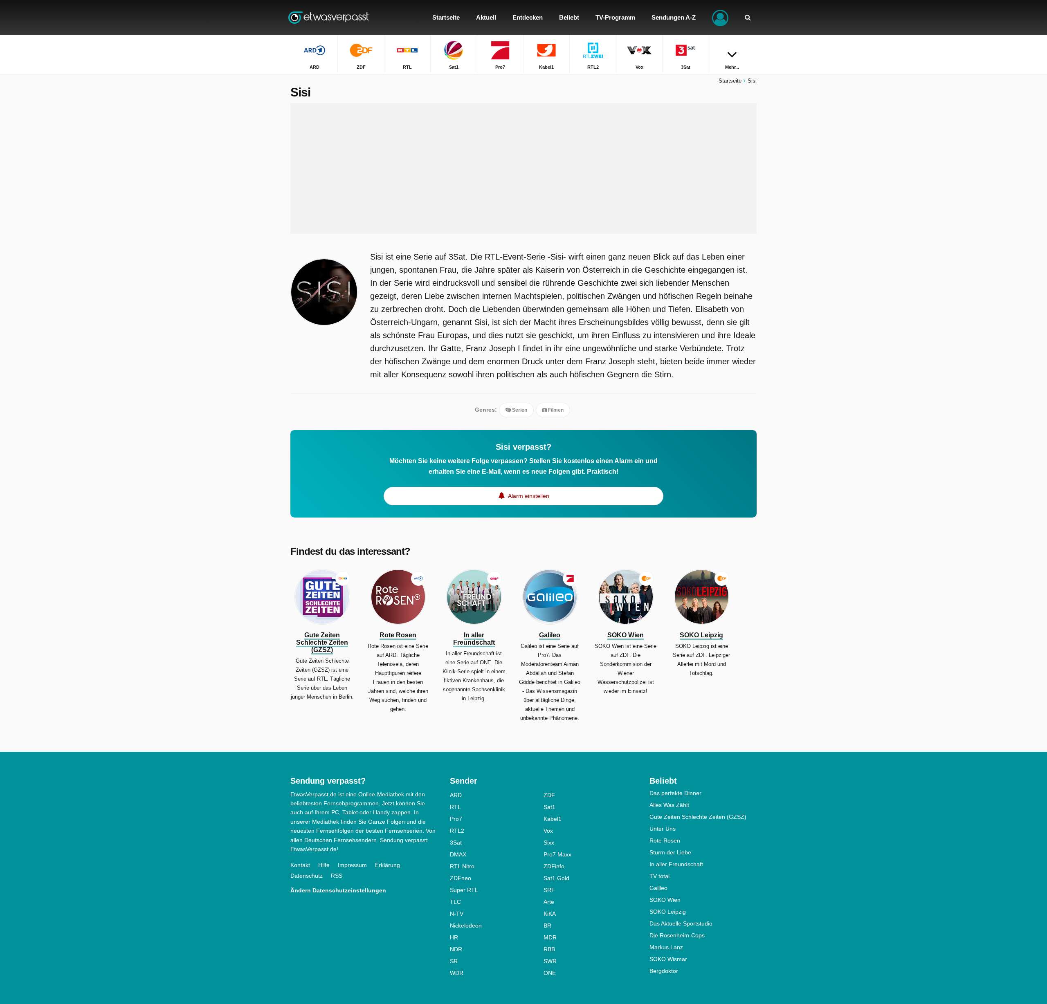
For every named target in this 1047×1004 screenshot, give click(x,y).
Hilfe (324, 865)
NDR (456, 949)
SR (454, 961)
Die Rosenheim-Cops (677, 935)
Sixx (549, 842)
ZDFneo (460, 878)
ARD (456, 795)
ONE (550, 973)
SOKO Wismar (668, 959)
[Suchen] (748, 17)
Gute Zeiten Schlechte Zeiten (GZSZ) (697, 817)
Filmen (555, 410)
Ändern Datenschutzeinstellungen (338, 890)
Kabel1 (553, 819)
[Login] (720, 17)
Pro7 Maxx (557, 854)
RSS (336, 875)
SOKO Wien (665, 899)
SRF (549, 890)
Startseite (730, 81)
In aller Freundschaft (676, 864)
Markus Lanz (666, 947)
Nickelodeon (466, 925)
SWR (550, 961)
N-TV (456, 913)
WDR (456, 973)
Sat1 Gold (556, 878)
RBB (549, 949)
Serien (519, 410)
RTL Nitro (462, 866)
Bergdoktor (663, 971)
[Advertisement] (523, 168)
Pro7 (456, 819)
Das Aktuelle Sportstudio (680, 923)
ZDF (549, 795)
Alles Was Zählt (669, 805)
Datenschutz (306, 875)
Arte (549, 902)
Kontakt (300, 865)
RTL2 (457, 830)
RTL (455, 807)
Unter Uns (662, 828)
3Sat (456, 842)
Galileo (658, 888)
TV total (659, 876)
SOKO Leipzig (667, 911)
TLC (455, 902)
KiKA (550, 913)
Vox (548, 830)
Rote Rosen (664, 840)
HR (454, 937)
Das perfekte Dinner (675, 793)
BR (547, 925)
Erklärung (387, 865)
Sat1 (549, 807)
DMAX (458, 854)
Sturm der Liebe (670, 852)
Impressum (352, 865)
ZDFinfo (554, 866)
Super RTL (464, 890)
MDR (550, 937)
